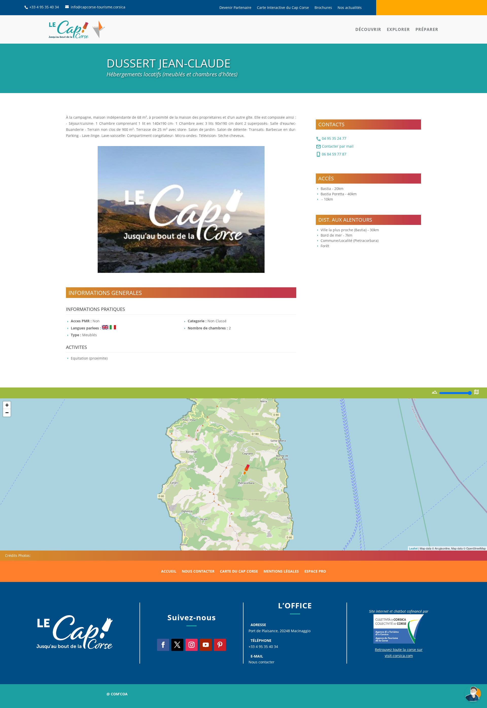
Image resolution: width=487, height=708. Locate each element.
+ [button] (7, 405)
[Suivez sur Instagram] (191, 645)
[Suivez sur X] (177, 645)
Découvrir (368, 29)
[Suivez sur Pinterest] (220, 645)
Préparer (426, 29)
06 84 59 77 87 (331, 154)
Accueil (168, 572)
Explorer (398, 29)
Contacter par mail (335, 147)
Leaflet (413, 548)
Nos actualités (350, 8)
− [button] (7, 413)
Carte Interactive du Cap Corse (283, 8)
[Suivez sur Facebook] (163, 645)
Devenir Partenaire (235, 8)
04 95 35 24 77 (331, 139)
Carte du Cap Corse (239, 572)
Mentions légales (281, 572)
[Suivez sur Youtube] (206, 645)
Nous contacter (198, 572)
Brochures (323, 8)
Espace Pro (315, 572)
